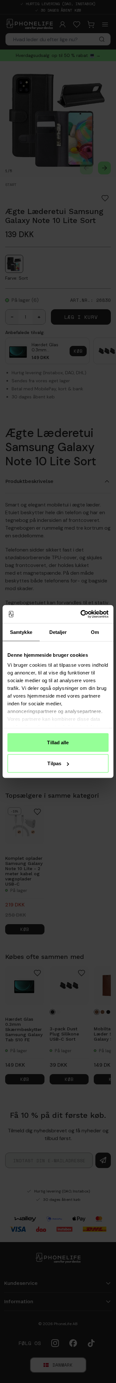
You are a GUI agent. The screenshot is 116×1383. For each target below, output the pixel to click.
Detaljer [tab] (58, 632)
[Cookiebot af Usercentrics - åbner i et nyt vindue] (82, 614)
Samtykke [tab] (21, 632)
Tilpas (54, 763)
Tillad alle (58, 742)
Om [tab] (95, 632)
